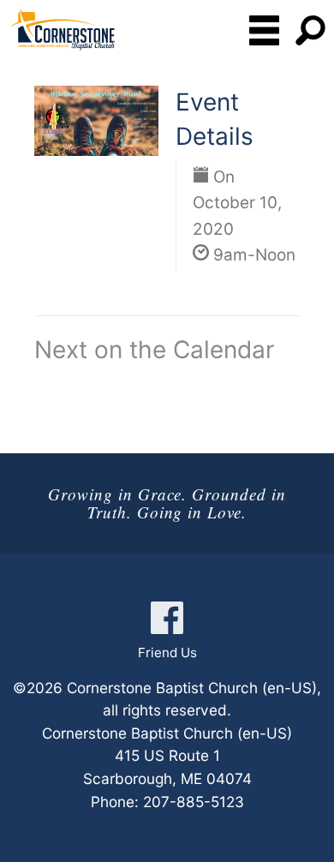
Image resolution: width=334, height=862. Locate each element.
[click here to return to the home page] (62, 29)
